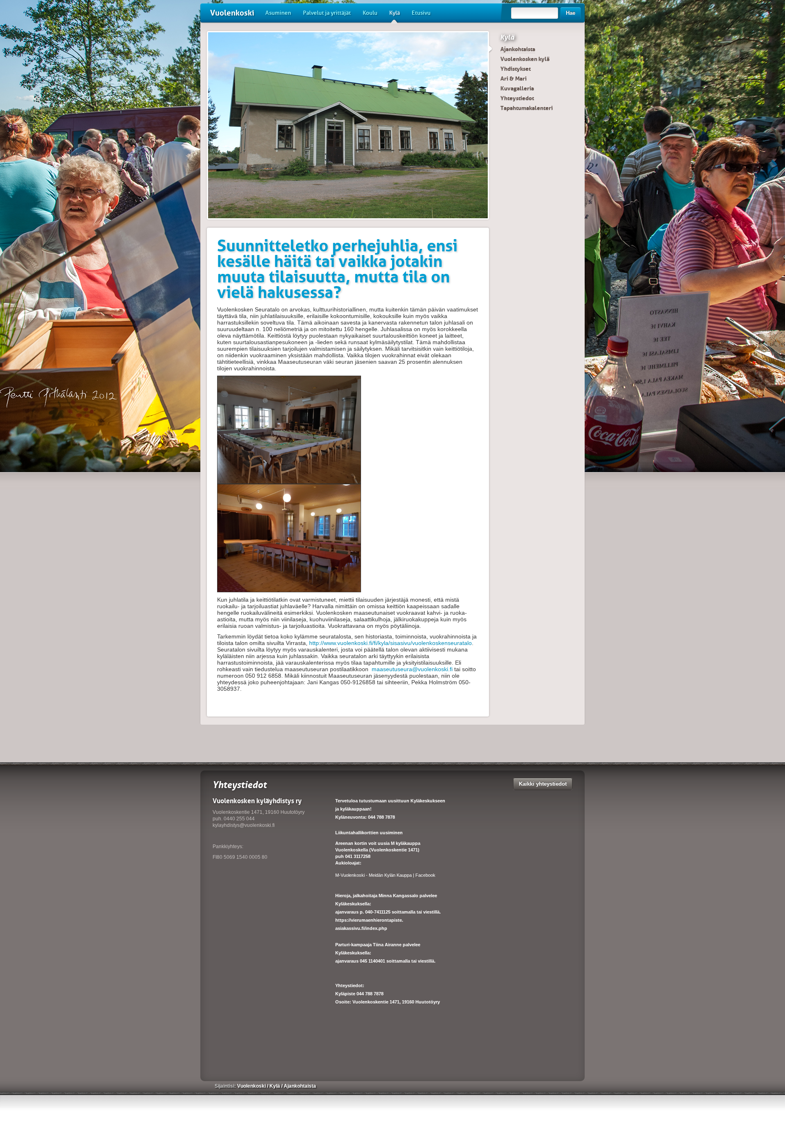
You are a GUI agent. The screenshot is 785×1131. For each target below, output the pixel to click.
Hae (570, 13)
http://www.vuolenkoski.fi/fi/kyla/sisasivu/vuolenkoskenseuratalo (390, 643)
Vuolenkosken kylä (525, 59)
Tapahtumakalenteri (526, 108)
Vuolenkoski (232, 13)
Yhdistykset (515, 68)
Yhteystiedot (517, 98)
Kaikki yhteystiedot (543, 784)
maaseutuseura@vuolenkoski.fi (412, 669)
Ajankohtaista (517, 49)
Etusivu (421, 12)
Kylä (394, 12)
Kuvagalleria (517, 88)
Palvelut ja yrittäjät (327, 12)
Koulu (370, 12)
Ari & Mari (513, 78)
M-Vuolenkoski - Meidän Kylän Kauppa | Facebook (385, 875)
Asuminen (278, 12)
